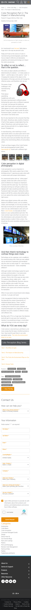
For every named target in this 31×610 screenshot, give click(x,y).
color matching (6, 379)
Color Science (18, 379)
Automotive (11, 369)
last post (16, 48)
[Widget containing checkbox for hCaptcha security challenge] (14, 512)
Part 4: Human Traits (7, 364)
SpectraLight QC (6, 149)
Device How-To (5, 536)
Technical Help (5, 549)
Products (4, 570)
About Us (4, 563)
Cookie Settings (8, 604)
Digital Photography (19, 382)
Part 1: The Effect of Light (9, 348)
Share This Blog (7, 389)
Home (2, 7)
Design (3, 534)
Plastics (18, 372)
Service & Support (7, 567)
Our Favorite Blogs (6, 538)
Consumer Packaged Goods (9, 532)
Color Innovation (6, 530)
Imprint (17, 604)
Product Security (8, 606)
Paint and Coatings (7, 372)
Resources (4, 574)
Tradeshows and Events (8, 553)
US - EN (14, 593)
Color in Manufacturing (13, 376)
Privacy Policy (17, 602)
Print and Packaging (7, 545)
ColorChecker (9, 211)
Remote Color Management (9, 547)
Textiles (25, 372)
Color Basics (21, 369)
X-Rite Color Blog (11, 7)
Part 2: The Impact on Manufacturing (12, 352)
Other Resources (6, 577)
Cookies (26, 602)
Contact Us (8, 602)
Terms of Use (25, 604)
